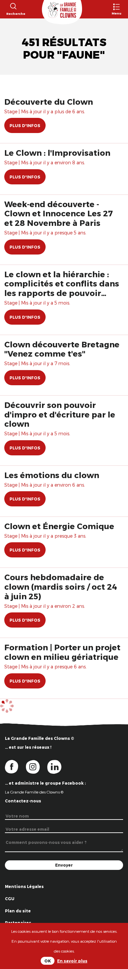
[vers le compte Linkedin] (57, 766)
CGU (9, 898)
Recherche (13, 13)
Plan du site (18, 910)
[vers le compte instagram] (37, 766)
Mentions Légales (24, 886)
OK (47, 960)
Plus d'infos (25, 125)
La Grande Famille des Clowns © (34, 792)
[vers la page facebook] (15, 766)
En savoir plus (72, 960)
